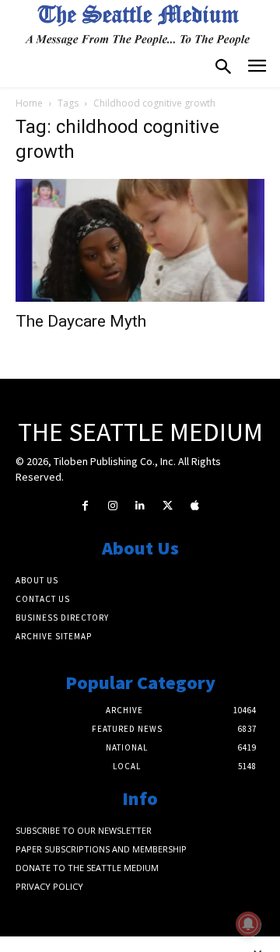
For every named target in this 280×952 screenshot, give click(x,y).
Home (29, 103)
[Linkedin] (139, 506)
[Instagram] (112, 506)
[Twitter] (167, 506)
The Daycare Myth (81, 321)
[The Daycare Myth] (140, 240)
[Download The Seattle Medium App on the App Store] (195, 506)
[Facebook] (85, 506)
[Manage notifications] (248, 924)
